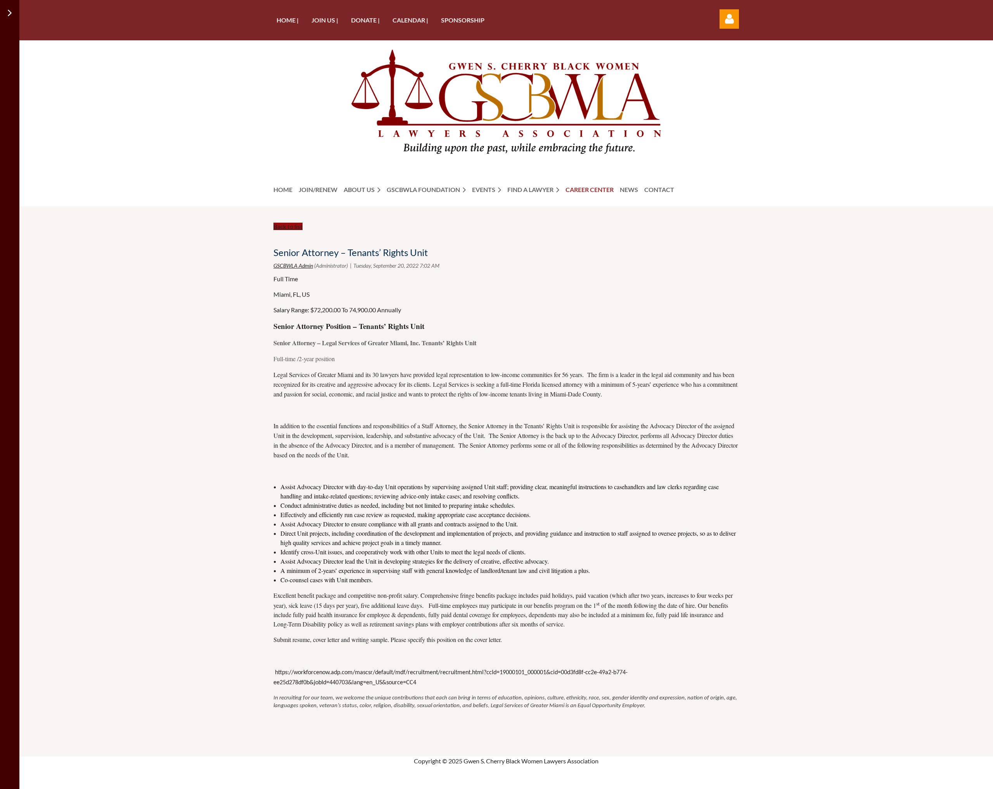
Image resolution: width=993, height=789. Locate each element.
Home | (288, 20)
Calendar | (410, 20)
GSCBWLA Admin (293, 265)
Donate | (365, 20)
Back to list (288, 226)
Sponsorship (462, 20)
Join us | (324, 20)
